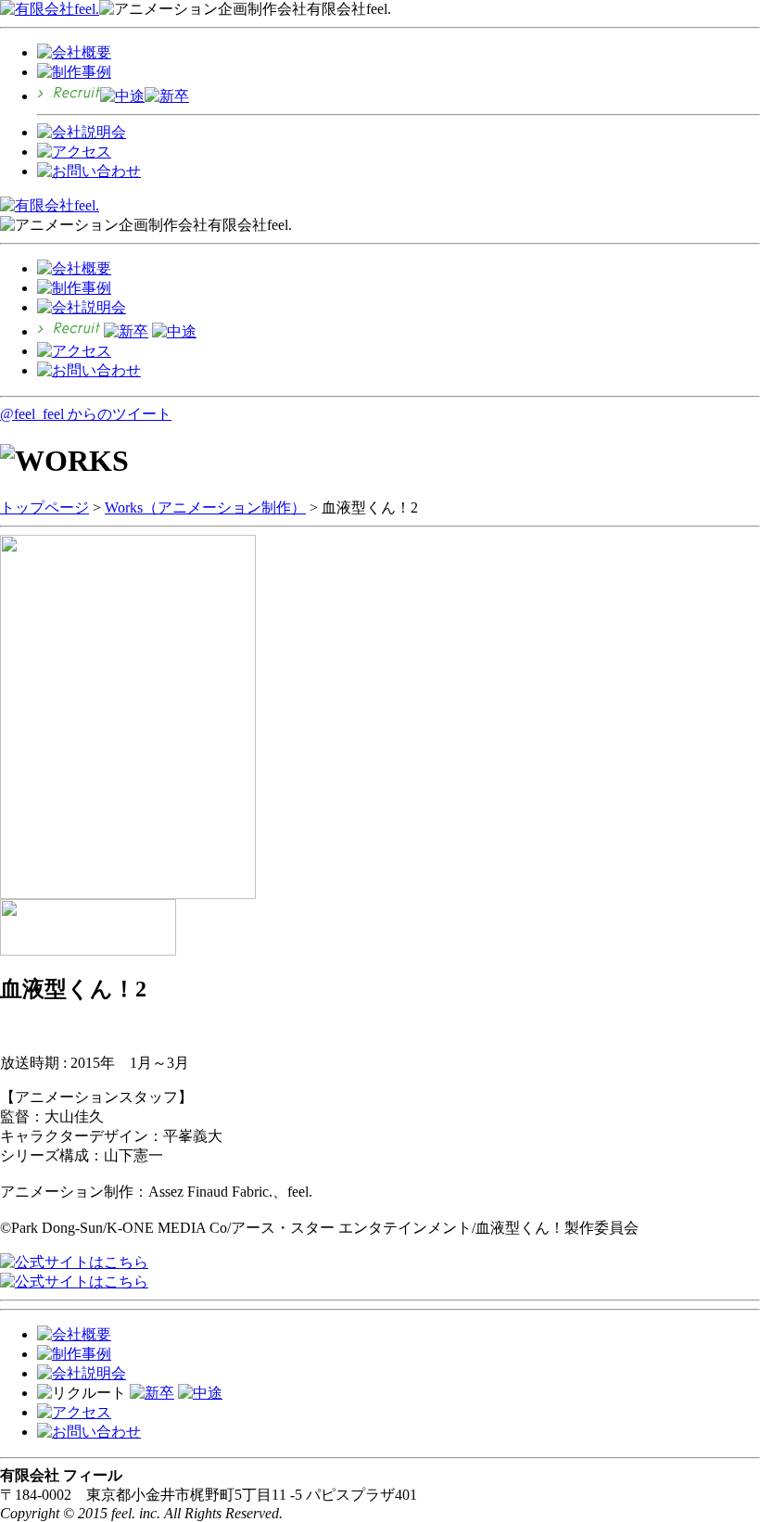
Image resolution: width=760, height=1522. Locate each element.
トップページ (44, 507)
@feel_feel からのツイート (85, 414)
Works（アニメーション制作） (205, 507)
